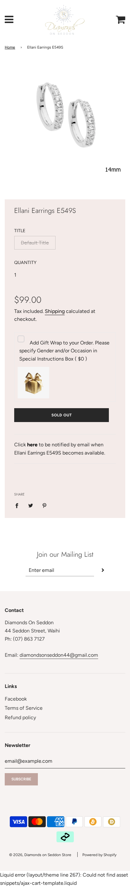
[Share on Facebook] (18, 505)
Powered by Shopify (99, 855)
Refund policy (20, 717)
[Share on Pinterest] (44, 505)
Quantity (25, 262)
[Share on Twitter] (30, 505)
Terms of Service (24, 708)
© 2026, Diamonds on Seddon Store (40, 855)
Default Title (35, 243)
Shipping (55, 311)
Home (10, 47)
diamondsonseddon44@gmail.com (59, 655)
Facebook (16, 699)
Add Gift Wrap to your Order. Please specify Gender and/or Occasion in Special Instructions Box (64, 351)
